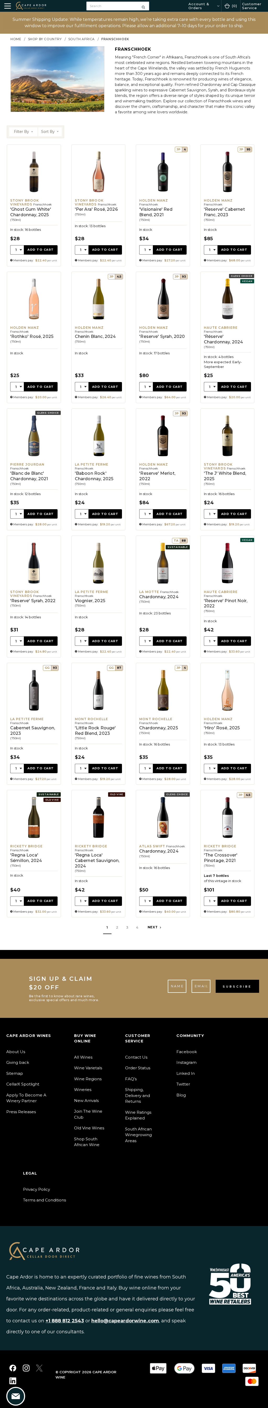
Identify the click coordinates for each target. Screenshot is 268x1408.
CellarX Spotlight (22, 1084)
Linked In (185, 1073)
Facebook (186, 1051)
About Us (15, 1051)
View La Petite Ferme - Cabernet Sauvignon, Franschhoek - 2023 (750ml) (34, 723)
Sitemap (14, 1073)
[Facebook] (12, 1368)
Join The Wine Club (88, 1114)
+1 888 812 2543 (65, 1321)
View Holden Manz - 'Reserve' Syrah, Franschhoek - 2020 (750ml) (163, 337)
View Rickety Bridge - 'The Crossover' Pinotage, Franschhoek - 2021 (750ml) (227, 853)
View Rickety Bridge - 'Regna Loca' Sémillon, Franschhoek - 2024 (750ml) (34, 853)
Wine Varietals (88, 1067)
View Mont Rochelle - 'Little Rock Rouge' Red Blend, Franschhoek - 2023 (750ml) (98, 723)
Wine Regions (88, 1078)
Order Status (137, 1067)
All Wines (83, 1057)
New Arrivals (86, 1100)
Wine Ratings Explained (138, 1115)
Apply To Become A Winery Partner (26, 1098)
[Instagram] (26, 1368)
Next (153, 927)
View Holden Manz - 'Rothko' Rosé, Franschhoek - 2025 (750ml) (34, 337)
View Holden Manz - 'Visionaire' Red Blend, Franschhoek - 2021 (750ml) (163, 205)
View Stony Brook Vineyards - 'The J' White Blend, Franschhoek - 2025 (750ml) (227, 469)
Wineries (82, 1089)
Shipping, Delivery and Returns (137, 1095)
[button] (23, 131)
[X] (39, 1368)
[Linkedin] (12, 1380)
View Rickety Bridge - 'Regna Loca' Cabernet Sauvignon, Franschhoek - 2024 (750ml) (98, 853)
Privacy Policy (36, 1189)
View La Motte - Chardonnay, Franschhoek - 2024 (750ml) (163, 596)
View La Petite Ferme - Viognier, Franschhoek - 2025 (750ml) (98, 596)
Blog (181, 1095)
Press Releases (21, 1111)
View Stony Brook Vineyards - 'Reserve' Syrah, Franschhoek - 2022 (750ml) (34, 596)
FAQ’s (131, 1078)
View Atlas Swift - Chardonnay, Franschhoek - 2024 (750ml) (163, 853)
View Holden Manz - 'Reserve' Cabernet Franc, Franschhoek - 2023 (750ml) (227, 205)
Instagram (186, 1062)
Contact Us (136, 1057)
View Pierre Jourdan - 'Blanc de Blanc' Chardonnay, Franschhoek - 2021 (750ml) (34, 469)
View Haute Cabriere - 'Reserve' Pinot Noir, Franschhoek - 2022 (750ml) (227, 596)
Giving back (17, 1062)
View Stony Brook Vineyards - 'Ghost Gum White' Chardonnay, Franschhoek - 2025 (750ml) (34, 205)
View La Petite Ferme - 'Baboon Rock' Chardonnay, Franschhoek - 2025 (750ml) (98, 469)
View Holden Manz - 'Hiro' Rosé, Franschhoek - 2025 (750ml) (227, 723)
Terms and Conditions (44, 1200)
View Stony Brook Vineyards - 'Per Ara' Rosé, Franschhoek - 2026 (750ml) (98, 205)
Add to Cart (40, 249)
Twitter (183, 1084)
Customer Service (251, 6)
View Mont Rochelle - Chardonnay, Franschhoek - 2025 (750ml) (163, 723)
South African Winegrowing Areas (138, 1135)
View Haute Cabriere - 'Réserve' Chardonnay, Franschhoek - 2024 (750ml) (227, 337)
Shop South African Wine (86, 1141)
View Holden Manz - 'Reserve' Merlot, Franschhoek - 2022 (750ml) (163, 469)
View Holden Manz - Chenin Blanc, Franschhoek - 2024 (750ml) (98, 337)
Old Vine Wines (89, 1127)
